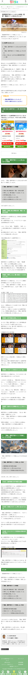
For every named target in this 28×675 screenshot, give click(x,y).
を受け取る (7, 143)
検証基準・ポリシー (14, 666)
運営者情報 (20, 662)
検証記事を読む (7, 146)
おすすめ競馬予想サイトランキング (7, 659)
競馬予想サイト (5, 649)
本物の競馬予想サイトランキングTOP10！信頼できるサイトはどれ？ (13, 100)
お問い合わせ (7, 662)
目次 (13, 153)
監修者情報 (20, 664)
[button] (25, 364)
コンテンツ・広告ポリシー (7, 664)
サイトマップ (21, 658)
